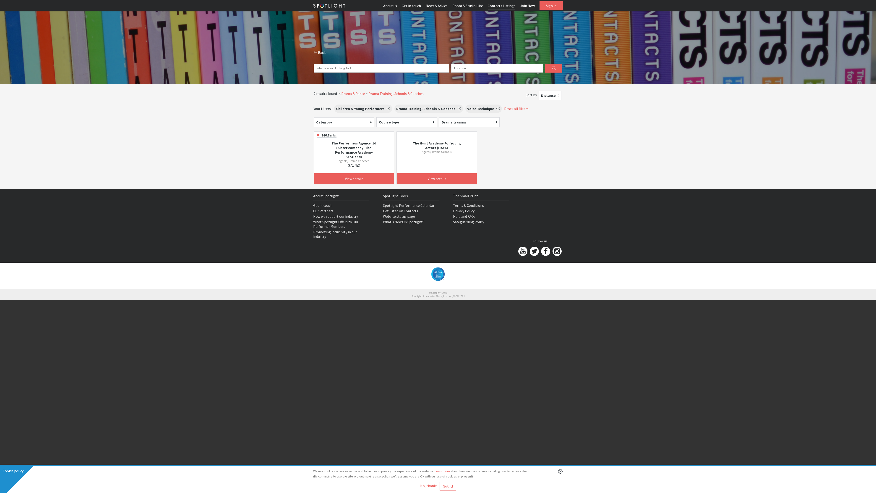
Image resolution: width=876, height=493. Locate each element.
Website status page (399, 216)
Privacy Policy (463, 211)
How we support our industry (335, 216)
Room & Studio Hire (467, 5)
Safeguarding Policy (468, 222)
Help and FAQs (464, 216)
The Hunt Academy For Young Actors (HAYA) (437, 145)
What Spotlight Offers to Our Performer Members (335, 224)
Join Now (527, 5)
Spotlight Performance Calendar (408, 205)
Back (321, 52)
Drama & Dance (353, 93)
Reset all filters (516, 108)
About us (390, 5)
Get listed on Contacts (400, 211)
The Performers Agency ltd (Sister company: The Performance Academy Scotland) (353, 150)
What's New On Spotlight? (403, 222)
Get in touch (411, 5)
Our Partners (323, 211)
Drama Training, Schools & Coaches (395, 93)
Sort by (531, 95)
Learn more (442, 471)
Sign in (551, 5)
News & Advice (437, 5)
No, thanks (428, 485)
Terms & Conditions (468, 205)
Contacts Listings (501, 5)
